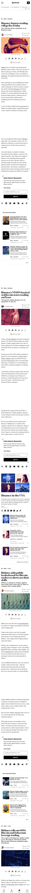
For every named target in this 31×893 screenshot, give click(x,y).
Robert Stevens (9, 306)
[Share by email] (12, 58)
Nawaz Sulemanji (10, 590)
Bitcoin (3, 358)
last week (11, 361)
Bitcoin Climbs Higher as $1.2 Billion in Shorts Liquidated (19, 792)
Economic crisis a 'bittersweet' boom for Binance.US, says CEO (17, 532)
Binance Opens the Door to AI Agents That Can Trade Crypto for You (18, 233)
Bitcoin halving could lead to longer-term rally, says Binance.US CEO (19, 549)
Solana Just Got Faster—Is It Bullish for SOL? (19, 778)
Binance (3, 67)
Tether (21, 884)
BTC (2, 7)
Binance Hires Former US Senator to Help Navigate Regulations (18, 517)
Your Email (7, 188)
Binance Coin (10, 358)
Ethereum (11, 884)
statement (4, 76)
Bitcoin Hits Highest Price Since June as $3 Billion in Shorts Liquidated (18, 806)
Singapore (17, 89)
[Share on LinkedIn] (9, 58)
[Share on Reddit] (19, 58)
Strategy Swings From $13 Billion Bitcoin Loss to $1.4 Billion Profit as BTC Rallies (18, 218)
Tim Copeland (9, 34)
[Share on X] (6, 58)
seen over (23, 106)
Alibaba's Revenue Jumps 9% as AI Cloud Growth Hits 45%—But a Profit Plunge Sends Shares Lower (19, 249)
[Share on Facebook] (15, 58)
